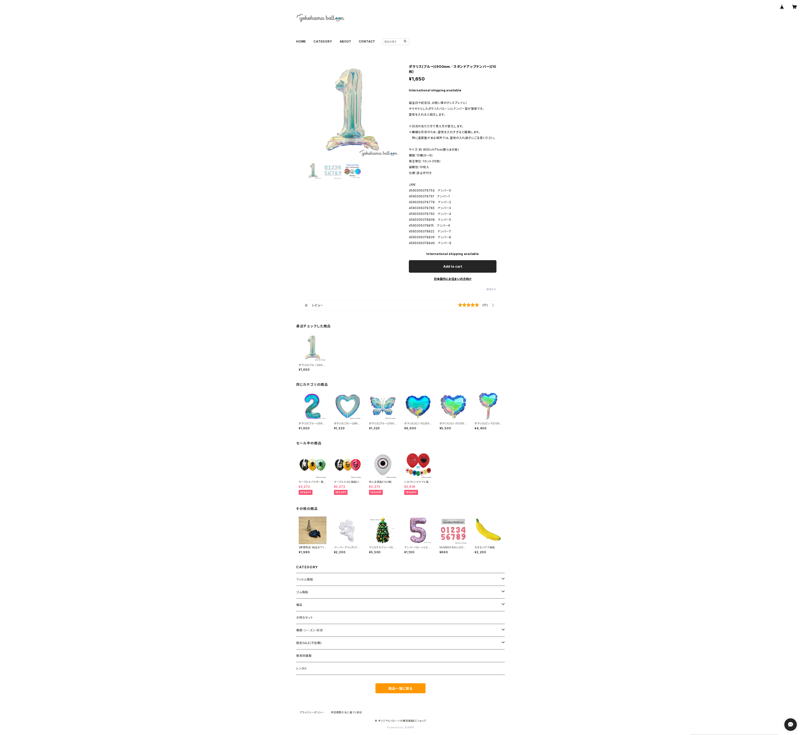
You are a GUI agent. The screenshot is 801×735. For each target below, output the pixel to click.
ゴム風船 (302, 592)
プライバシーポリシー (312, 712)
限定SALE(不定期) (309, 643)
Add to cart (452, 266)
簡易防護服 (304, 655)
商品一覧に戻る (400, 688)
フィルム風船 (304, 579)
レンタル (301, 668)
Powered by (396, 727)
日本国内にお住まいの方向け (452, 279)
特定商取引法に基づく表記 (346, 712)
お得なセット (304, 617)
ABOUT (345, 41)
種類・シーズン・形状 (309, 630)
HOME (301, 41)
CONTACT (367, 41)
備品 (299, 604)
